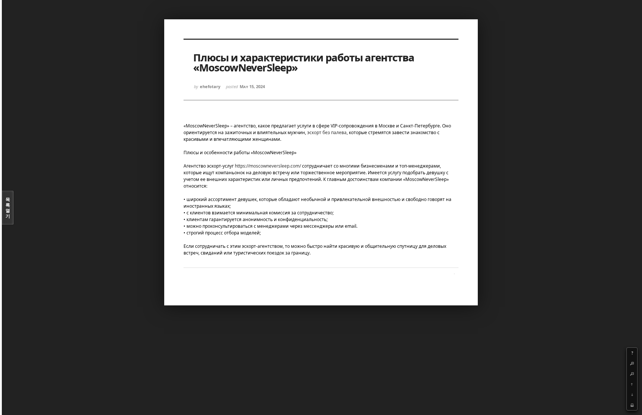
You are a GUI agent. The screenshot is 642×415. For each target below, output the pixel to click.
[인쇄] (632, 405)
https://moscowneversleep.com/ (268, 166)
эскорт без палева (327, 132)
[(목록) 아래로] (632, 394)
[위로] (632, 384)
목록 (8, 207)
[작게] (632, 374)
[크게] (632, 363)
